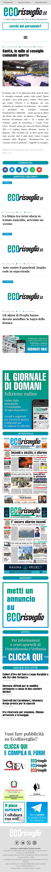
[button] (25, 37)
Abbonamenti (8, 2)
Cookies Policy (28, 868)
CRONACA (7, 183)
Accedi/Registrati (41, 2)
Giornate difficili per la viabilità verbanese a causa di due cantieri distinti (22, 689)
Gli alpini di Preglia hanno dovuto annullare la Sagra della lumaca (23, 319)
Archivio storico (24, 2)
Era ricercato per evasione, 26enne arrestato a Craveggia (23, 714)
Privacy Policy (16, 868)
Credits (37, 868)
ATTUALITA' (8, 282)
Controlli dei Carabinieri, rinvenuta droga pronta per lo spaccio (22, 702)
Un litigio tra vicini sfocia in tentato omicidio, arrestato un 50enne (22, 220)
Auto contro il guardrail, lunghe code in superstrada (24, 269)
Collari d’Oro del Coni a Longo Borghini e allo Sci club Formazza (25, 676)
